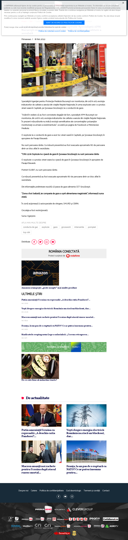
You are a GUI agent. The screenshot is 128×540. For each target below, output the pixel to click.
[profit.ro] (94, 519)
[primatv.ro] (11, 519)
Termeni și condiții (92, 490)
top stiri (26, 232)
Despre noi (23, 490)
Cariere (34, 490)
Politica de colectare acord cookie (52, 31)
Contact (106, 490)
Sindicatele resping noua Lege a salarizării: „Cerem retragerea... (55, 334)
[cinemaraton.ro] (38, 526)
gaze (55, 227)
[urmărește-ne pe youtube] (65, 496)
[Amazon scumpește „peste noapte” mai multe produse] (40, 273)
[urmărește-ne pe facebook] (58, 496)
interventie (79, 227)
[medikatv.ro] (28, 526)
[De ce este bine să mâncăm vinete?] (40, 366)
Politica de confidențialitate (52, 490)
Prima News (43, 509)
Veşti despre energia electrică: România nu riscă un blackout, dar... (56, 308)
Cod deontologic (73, 490)
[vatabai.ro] (74, 533)
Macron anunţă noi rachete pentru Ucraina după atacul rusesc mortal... (58, 317)
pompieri (92, 227)
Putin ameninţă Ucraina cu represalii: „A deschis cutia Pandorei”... (56, 299)
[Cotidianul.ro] (111, 519)
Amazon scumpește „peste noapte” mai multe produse (49, 287)
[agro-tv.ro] (112, 526)
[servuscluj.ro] (62, 533)
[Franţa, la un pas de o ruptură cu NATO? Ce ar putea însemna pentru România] (86, 451)
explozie (45, 227)
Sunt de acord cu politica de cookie (64, 23)
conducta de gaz (30, 227)
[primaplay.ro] (51, 519)
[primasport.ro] (72, 519)
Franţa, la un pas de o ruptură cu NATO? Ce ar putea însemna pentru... (57, 325)
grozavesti (66, 227)
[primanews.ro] (40, 519)
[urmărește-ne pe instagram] (72, 496)
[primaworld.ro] (99, 526)
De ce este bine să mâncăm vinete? (39, 380)
